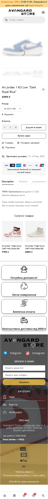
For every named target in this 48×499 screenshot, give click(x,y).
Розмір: (5, 103)
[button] (43, 12)
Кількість (6, 121)
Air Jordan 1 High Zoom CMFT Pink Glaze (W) (11, 247)
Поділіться (10, 147)
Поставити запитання (30, 142)
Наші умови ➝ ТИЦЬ (13, 439)
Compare (9, 142)
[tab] (8, 181)
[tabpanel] (24, 198)
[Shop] (14, 495)
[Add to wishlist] (43, 90)
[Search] (43, 495)
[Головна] (5, 495)
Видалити (8, 114)
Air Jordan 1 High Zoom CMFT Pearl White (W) (35, 247)
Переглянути (36, 5)
